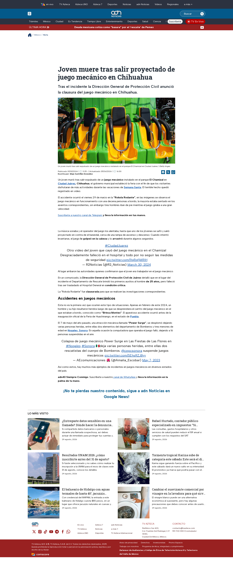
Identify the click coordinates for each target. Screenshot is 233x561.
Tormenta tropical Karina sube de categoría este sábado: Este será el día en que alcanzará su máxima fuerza (178, 457)
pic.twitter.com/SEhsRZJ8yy (125, 355)
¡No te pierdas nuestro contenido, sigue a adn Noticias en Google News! (116, 393)
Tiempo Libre (94, 21)
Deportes (112, 4)
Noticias (127, 4)
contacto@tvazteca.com (183, 528)
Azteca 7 (97, 4)
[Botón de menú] (29, 13)
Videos (158, 4)
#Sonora (88, 346)
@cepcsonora (131, 351)
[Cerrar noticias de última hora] (202, 27)
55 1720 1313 (178, 531)
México (47, 21)
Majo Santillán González (81, 174)
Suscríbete (175, 21)
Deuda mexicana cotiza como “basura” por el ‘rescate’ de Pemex (100, 27)
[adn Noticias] (116, 13)
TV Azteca (64, 4)
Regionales (173, 4)
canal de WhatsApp (124, 377)
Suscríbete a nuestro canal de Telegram (80, 215)
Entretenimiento (114, 21)
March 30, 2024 (139, 264)
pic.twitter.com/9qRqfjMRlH (126, 260)
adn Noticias (142, 4)
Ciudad (59, 21)
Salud (145, 21)
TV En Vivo (197, 21)
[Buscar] (202, 14)
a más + (188, 4)
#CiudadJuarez (116, 245)
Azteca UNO (81, 4)
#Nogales (73, 346)
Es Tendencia (75, 21)
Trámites (33, 21)
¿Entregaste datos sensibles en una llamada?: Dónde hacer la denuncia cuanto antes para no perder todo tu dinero (86, 423)
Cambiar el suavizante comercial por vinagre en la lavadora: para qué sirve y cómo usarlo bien (178, 491)
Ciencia (157, 21)
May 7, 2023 (151, 360)
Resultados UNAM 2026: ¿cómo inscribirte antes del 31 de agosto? (85, 457)
